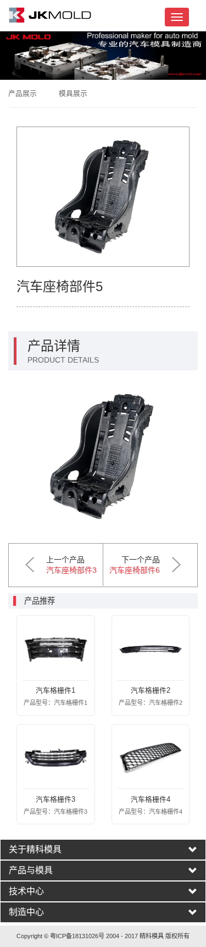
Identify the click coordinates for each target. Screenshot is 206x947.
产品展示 (22, 93)
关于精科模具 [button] (35, 849)
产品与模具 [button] (31, 870)
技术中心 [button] (26, 891)
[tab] (103, 850)
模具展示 (73, 93)
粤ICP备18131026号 (77, 936)
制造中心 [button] (26, 912)
